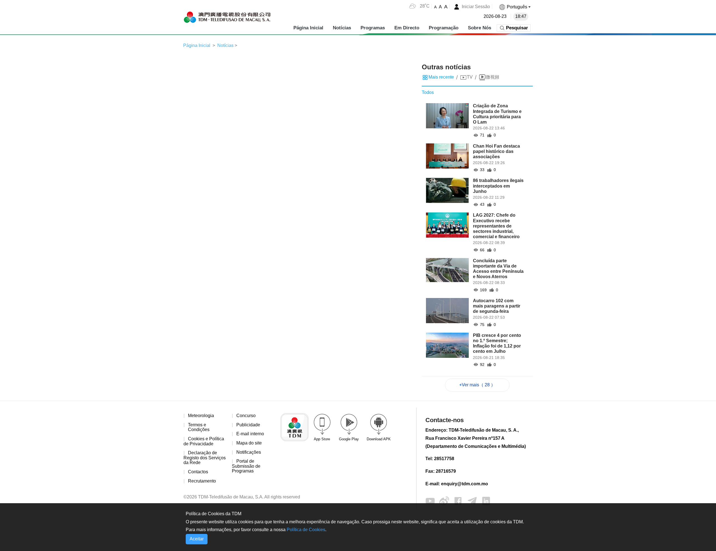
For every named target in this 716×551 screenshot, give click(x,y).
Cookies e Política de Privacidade (203, 441)
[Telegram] (472, 500)
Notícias (342, 27)
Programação (443, 27)
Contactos (198, 471)
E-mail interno (250, 433)
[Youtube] (430, 500)
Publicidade (248, 424)
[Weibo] (444, 500)
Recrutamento (202, 481)
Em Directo (406, 27)
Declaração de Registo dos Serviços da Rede (204, 457)
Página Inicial (308, 27)
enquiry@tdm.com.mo (464, 483)
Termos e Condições (198, 427)
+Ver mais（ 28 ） (477, 384)
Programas (373, 27)
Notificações (248, 452)
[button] (514, 7)
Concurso (246, 415)
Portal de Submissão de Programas (246, 466)
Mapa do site (249, 443)
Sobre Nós (479, 27)
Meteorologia (201, 415)
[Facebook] (458, 500)
